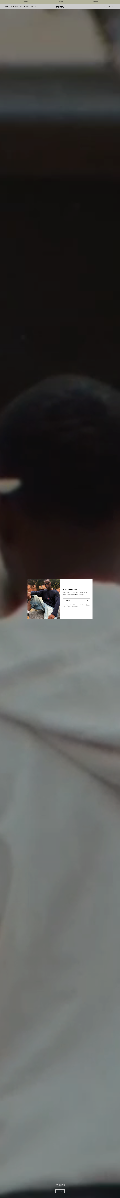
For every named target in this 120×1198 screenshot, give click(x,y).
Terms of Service (71, 606)
